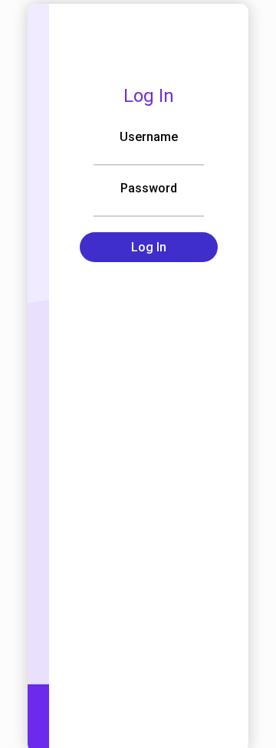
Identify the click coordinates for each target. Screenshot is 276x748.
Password (148, 188)
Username (148, 137)
